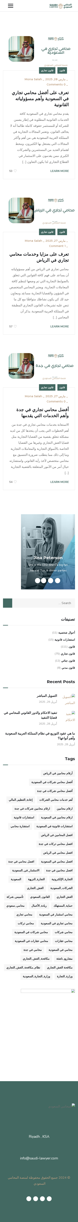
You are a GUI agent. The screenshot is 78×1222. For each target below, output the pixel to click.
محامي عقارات (64, 941)
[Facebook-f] (42, 1198)
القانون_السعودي (40, 897)
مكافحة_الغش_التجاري (36, 959)
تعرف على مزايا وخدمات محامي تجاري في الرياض (39, 257)
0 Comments (56, 84)
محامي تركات (26, 923)
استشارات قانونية (65, 640)
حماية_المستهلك (63, 906)
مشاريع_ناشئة (64, 959)
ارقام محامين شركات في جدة (32, 809)
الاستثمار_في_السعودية (25, 870)
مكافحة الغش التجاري (60, 967)
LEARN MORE (59, 171)
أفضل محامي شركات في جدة (55, 791)
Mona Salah (33, 79)
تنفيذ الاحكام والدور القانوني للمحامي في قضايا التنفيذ (30, 715)
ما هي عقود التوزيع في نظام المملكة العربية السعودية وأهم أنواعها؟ (40, 735)
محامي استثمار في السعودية (56, 914)
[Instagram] (28, 1198)
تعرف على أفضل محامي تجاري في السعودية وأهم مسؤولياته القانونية (40, 98)
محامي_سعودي (15, 906)
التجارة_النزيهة (36, 879)
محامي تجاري (24, 914)
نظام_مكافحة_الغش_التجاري (23, 967)
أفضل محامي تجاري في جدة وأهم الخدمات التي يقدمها (42, 412)
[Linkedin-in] (35, 1198)
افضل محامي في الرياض (58, 853)
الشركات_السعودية (61, 888)
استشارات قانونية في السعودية (54, 826)
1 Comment (57, 246)
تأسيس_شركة (15, 897)
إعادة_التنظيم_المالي (21, 800)
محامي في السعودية (61, 950)
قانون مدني (68, 668)
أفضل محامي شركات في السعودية (52, 782)
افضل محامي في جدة (21, 861)
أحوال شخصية (66, 633)
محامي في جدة (33, 950)
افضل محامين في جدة (59, 870)
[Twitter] (49, 1198)
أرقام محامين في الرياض (58, 773)
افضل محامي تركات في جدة (56, 844)
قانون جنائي (68, 661)
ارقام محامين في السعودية (57, 817)
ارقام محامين (65, 809)
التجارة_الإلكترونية (62, 879)
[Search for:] (39, 603)
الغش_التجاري (35, 888)
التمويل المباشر (47, 696)
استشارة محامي (20, 826)
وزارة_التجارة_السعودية (36, 976)
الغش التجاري (65, 897)
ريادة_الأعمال (39, 906)
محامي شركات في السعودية (31, 932)
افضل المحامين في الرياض (57, 835)
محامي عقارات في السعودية (31, 941)
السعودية (16, 879)
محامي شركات (64, 932)
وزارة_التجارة (65, 976)
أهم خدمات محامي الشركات (56, 800)
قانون (62, 70)
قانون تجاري (47, 70)
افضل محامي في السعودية (57, 861)
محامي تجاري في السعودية (57, 923)
